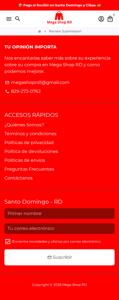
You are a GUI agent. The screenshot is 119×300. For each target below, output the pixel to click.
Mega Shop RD (74, 285)
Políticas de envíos (24, 160)
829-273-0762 (23, 91)
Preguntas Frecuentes (29, 169)
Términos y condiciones (30, 133)
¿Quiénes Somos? (24, 124)
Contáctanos (18, 178)
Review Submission (65, 31)
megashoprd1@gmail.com (37, 82)
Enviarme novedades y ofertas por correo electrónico (56, 241)
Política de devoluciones (31, 151)
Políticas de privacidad (29, 142)
